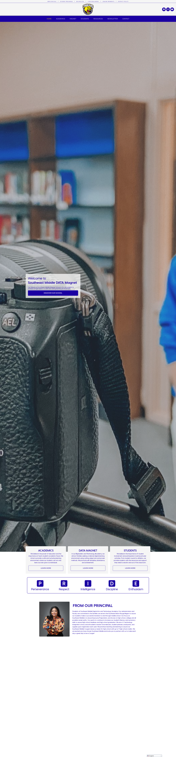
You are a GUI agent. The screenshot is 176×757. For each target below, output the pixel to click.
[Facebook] (164, 9)
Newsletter (112, 19)
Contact (125, 19)
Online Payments (108, 1)
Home (49, 19)
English (151, 756)
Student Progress (66, 1)
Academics (60, 19)
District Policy (123, 1)
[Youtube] (172, 9)
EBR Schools (51, 1)
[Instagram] (168, 9)
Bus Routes (80, 1)
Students (85, 19)
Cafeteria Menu (93, 1)
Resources (98, 19)
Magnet (73, 19)
